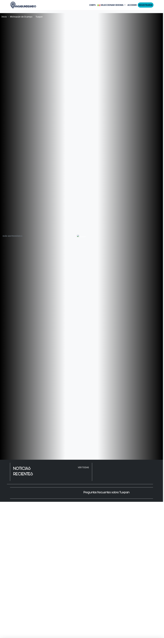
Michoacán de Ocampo (21, 16)
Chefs (92, 5)
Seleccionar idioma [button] (112, 5)
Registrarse (145, 5)
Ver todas (83, 467)
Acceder (132, 5)
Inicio (4, 16)
